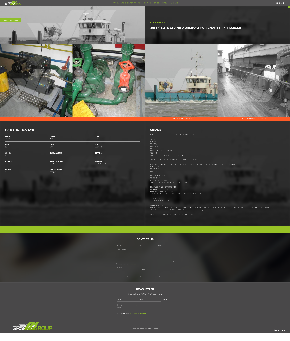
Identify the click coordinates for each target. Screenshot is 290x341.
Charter (130, 3)
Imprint (134, 329)
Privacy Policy (133, 264)
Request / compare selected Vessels (254, 118)
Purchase (137, 3)
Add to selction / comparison (182, 118)
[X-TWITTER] (276, 3)
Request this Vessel (10, 20)
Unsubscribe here (138, 313)
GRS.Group (164, 3)
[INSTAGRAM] (279, 3)
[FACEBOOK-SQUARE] (278, 3)
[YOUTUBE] (281, 3)
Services (156, 3)
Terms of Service (155, 276)
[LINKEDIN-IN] (274, 3)
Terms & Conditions (143, 329)
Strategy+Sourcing (119, 3)
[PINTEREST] (283, 3)
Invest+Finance (147, 3)
